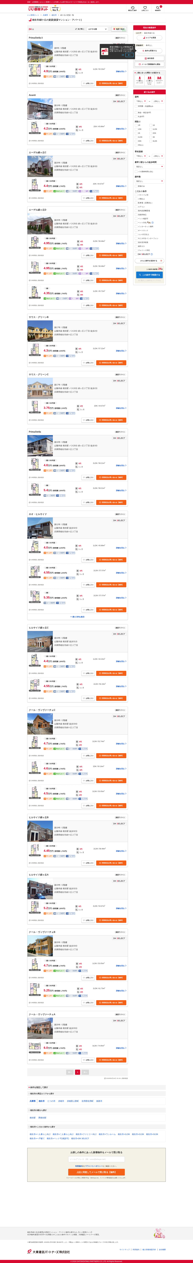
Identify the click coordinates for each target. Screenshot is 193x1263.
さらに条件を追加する (148, 261)
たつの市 (51, 1101)
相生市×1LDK (124, 1134)
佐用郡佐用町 (88, 1101)
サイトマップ (125, 1250)
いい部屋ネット (33, 15)
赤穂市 (61, 1101)
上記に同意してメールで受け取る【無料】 (96, 1172)
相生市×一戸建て (37, 1138)
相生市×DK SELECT (80, 1138)
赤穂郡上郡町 (73, 1101)
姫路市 (99, 1101)
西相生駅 (42, 1118)
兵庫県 (45, 15)
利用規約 (136, 1250)
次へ (129, 55)
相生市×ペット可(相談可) (58, 1138)
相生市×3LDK (152, 1134)
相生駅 (33, 1118)
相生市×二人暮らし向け (63, 1134)
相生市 (54, 15)
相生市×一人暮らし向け (40, 1134)
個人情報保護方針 (149, 1250)
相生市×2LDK (138, 1134)
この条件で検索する (151, 275)
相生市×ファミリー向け (86, 1134)
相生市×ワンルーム (107, 1134)
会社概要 (162, 1250)
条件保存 (150, 58)
